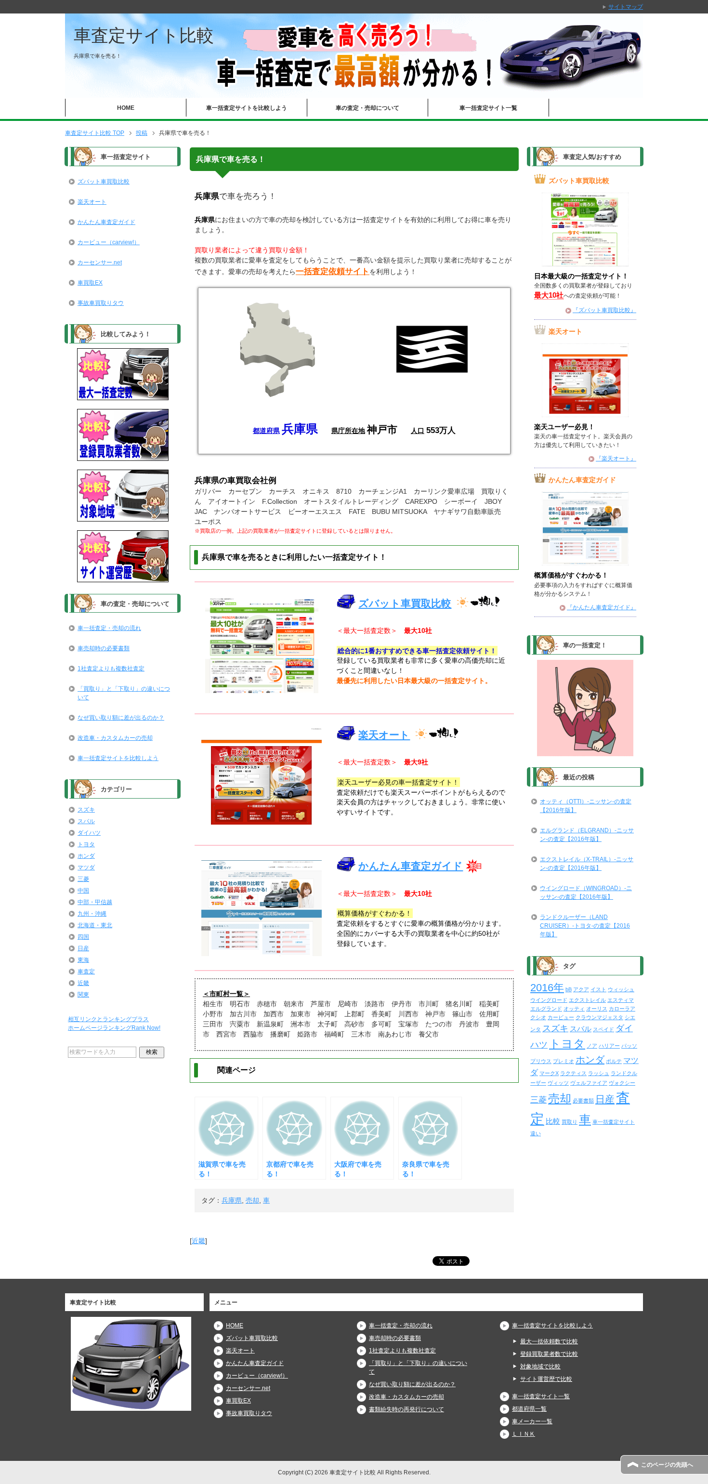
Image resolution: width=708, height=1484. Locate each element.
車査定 (86, 971)
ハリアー (609, 1046)
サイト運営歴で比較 (546, 1379)
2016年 (547, 988)
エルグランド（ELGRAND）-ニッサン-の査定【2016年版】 (587, 834)
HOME (125, 108)
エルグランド (546, 1008)
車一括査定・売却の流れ (109, 628)
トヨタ (86, 844)
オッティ (574, 1008)
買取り (569, 1122)
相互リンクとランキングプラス (108, 1019)
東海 (83, 960)
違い (535, 1133)
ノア (592, 1046)
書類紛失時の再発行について (406, 1409)
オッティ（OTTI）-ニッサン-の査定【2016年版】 (585, 806)
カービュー (561, 1017)
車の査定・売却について (367, 108)
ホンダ (86, 856)
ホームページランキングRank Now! (114, 1027)
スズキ (86, 809)
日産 (83, 948)
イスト (598, 989)
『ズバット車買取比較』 (604, 310)
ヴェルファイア (588, 1083)
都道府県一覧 (529, 1408)
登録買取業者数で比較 (549, 1354)
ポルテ (614, 1061)
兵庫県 (232, 1200)
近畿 (198, 1241)
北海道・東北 (95, 925)
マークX (549, 1073)
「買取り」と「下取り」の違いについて (124, 693)
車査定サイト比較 (144, 35)
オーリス (596, 1008)
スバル (86, 821)
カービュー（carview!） (109, 242)
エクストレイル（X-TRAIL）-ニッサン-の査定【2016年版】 (586, 863)
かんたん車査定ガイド (410, 865)
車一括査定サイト (613, 1122)
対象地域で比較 (540, 1366)
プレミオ (563, 1061)
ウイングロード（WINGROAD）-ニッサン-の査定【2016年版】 (586, 892)
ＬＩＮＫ (523, 1434)
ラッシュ (598, 1073)
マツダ (86, 867)
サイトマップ (625, 6)
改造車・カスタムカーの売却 (115, 738)
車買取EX (90, 282)
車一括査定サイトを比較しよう (246, 108)
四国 (83, 936)
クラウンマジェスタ (599, 1017)
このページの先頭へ (667, 1464)
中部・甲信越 (95, 902)
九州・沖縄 (92, 913)
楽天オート (384, 734)
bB (568, 989)
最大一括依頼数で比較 (549, 1341)
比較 (553, 1121)
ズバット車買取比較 (404, 603)
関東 (83, 994)
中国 (83, 890)
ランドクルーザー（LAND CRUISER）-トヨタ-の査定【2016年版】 (585, 926)
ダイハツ (89, 832)
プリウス (540, 1061)
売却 (252, 1200)
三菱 (83, 879)
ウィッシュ (621, 989)
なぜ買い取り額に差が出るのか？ (121, 717)
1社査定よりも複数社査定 (111, 668)
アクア (581, 989)
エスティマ (620, 1000)
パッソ (629, 1046)
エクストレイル (587, 1000)
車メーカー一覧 (532, 1421)
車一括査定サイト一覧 (488, 108)
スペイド (603, 1029)
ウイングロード (548, 1000)
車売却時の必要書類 (104, 648)
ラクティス (573, 1073)
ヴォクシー (622, 1083)
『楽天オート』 (616, 458)
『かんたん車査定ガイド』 (601, 607)
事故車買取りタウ (101, 303)
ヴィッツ (558, 1083)
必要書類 (583, 1100)
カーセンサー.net (100, 262)
